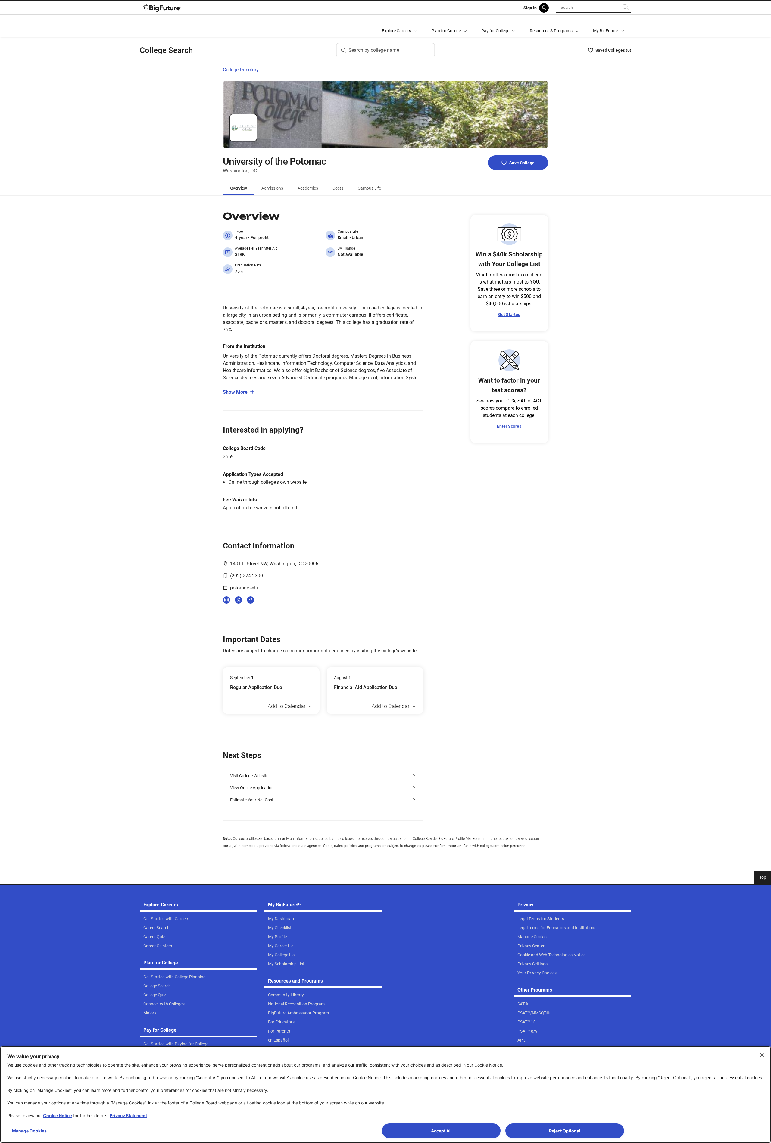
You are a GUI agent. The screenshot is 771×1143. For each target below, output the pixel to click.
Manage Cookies (29, 1130)
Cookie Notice (57, 1115)
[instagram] (226, 600)
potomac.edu (244, 588)
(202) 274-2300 (246, 576)
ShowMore (235, 392)
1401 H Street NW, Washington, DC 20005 (274, 564)
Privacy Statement (128, 1115)
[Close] (762, 1055)
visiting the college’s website (387, 651)
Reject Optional (564, 1130)
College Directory (241, 70)
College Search (166, 50)
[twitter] (238, 600)
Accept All (441, 1130)
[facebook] (250, 600)
